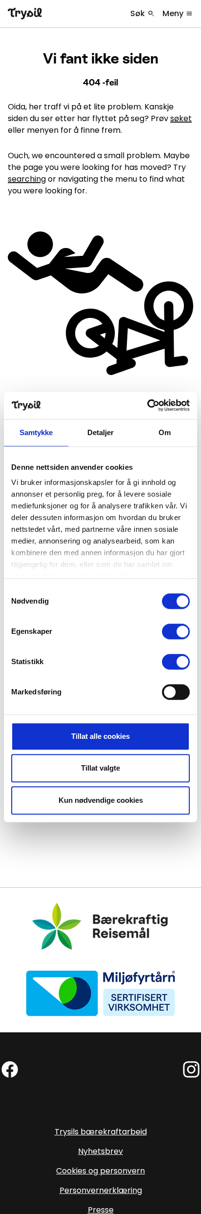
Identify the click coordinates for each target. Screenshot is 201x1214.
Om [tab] (165, 432)
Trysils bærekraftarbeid (101, 1131)
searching (27, 179)
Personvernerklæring (101, 1190)
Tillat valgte (100, 768)
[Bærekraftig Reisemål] (100, 926)
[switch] (176, 631)
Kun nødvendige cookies (101, 800)
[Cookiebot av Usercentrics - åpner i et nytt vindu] (147, 405)
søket (181, 118)
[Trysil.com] (25, 14)
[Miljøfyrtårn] (100, 993)
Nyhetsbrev (100, 1151)
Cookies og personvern (100, 1170)
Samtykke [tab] (36, 432)
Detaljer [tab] (100, 432)
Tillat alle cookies (100, 736)
